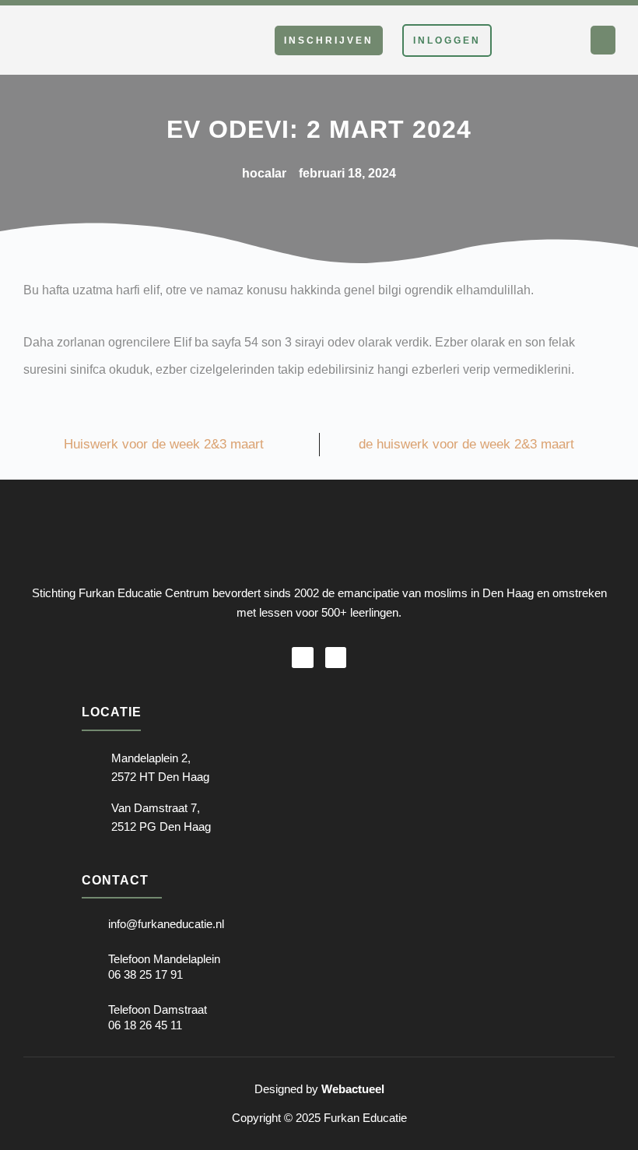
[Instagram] (335, 657)
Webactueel (352, 1088)
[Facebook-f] (302, 657)
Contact (115, 880)
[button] (603, 40)
